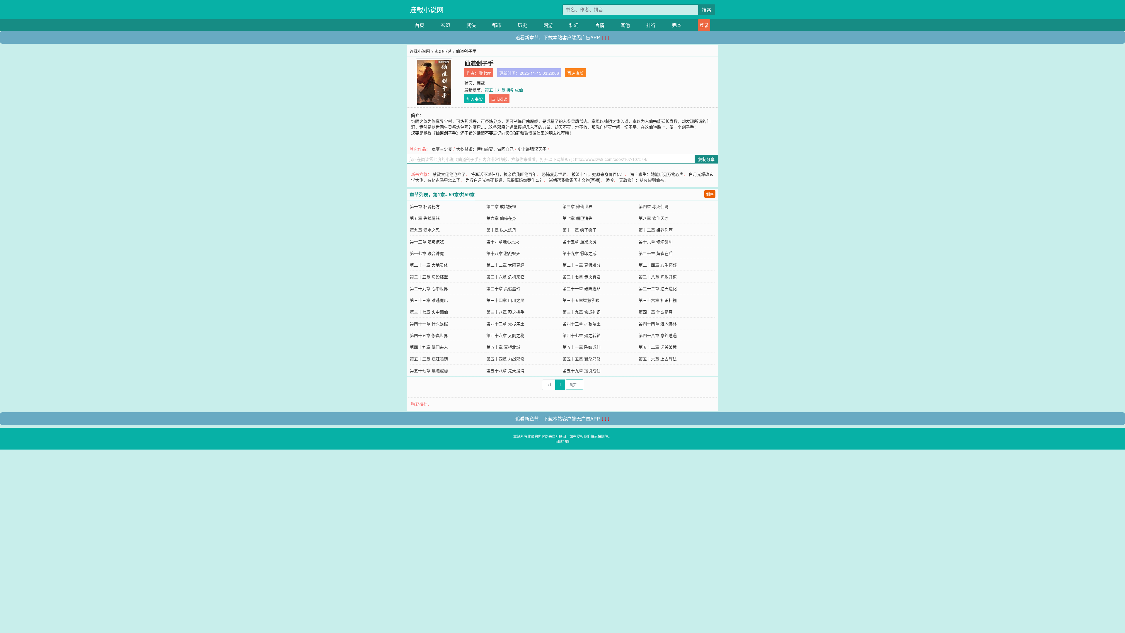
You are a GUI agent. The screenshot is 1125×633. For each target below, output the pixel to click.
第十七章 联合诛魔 (427, 253)
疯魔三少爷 (442, 149)
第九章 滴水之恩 (425, 230)
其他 (625, 25)
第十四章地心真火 (502, 241)
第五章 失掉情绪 (425, 218)
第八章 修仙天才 (654, 218)
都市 (497, 25)
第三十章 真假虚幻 (503, 288)
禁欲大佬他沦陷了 (449, 174)
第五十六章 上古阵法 (658, 359)
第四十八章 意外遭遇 (658, 335)
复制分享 (706, 159)
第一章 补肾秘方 (425, 206)
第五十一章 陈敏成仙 (581, 347)
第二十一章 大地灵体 (429, 265)
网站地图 (562, 441)
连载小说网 (427, 9)
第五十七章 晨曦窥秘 (429, 370)
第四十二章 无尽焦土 (505, 323)
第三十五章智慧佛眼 (580, 300)
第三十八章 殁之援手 (505, 312)
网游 (548, 25)
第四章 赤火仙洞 (654, 206)
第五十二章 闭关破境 (658, 347)
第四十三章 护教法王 (581, 323)
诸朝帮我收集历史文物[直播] (574, 180)
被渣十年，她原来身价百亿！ (598, 174)
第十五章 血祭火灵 (579, 241)
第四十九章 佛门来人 (429, 347)
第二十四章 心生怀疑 (658, 265)
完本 (676, 25)
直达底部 (575, 73)
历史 (522, 25)
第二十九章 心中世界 (429, 288)
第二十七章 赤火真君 (581, 277)
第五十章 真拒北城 (503, 347)
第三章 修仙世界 (577, 206)
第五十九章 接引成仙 (504, 90)
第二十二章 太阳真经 (505, 265)
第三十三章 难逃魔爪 (429, 300)
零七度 (485, 73)
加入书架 (474, 99)
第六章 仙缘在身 (501, 218)
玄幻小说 (443, 51)
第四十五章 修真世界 (429, 335)
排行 (651, 25)
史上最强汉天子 (532, 149)
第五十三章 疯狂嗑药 (429, 359)
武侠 (471, 25)
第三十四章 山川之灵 (505, 300)
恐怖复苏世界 (554, 174)
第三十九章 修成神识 (581, 312)
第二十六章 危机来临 (505, 277)
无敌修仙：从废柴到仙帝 (641, 180)
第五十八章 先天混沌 (505, 370)
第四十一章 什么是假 (429, 323)
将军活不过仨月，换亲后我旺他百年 (503, 174)
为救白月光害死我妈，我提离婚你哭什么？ (504, 180)
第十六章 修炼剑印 (656, 241)
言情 (599, 25)
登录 (704, 25)
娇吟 (610, 180)
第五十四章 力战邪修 (505, 359)
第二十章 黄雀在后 (656, 253)
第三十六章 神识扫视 (658, 300)
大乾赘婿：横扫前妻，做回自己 (485, 149)
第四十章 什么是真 (656, 312)
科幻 (574, 25)
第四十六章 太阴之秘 (505, 335)
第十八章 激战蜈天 (503, 253)
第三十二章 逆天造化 (658, 288)
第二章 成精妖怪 (501, 206)
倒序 (710, 194)
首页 (419, 25)
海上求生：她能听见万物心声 (656, 174)
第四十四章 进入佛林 (658, 323)
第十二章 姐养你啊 (656, 230)
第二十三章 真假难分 (581, 265)
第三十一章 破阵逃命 (581, 288)
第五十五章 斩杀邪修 (581, 359)
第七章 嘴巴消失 (577, 218)
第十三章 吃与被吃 (427, 241)
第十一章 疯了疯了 (579, 230)
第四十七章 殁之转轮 (581, 335)
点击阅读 (499, 99)
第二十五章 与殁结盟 (429, 277)
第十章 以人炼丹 (501, 230)
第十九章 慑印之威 (579, 253)
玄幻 (445, 25)
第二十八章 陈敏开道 (658, 277)
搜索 (706, 9)
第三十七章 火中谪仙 (429, 312)
